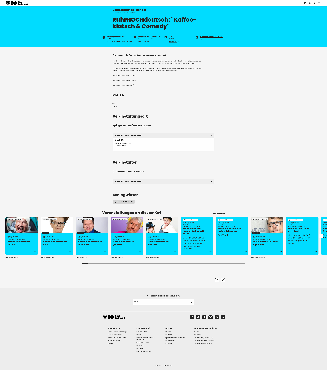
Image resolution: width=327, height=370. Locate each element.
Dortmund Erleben (114, 341)
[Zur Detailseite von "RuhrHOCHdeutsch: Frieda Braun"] (57, 236)
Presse (138, 335)
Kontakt (196, 332)
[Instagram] (198, 317)
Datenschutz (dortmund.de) (203, 338)
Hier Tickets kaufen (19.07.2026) (123, 75)
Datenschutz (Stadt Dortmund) (204, 341)
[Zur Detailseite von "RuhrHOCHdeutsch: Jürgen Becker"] (127, 236)
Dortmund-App (141, 332)
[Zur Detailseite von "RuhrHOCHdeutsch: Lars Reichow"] (21, 236)
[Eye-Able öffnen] (310, 3)
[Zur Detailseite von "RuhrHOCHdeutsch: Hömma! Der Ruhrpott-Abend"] (197, 236)
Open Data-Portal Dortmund (175, 338)
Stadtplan (168, 335)
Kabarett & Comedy (125, 202)
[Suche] (191, 302)
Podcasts (139, 348)
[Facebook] (192, 317)
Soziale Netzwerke (142, 342)
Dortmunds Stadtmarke (144, 351)
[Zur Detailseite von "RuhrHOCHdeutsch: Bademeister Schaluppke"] (232, 236)
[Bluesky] (210, 317)
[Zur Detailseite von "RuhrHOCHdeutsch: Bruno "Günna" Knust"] (92, 236)
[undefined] (321, 236)
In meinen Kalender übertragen (211, 37)
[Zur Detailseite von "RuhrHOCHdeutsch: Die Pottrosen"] (162, 236)
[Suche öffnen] (314, 3)
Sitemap (168, 332)
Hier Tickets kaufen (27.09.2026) (123, 85)
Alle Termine (218, 213)
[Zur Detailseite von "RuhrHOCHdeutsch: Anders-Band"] (302, 236)
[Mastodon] (204, 317)
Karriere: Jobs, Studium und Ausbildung (145, 338)
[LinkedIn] (223, 317)
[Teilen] (223, 280)
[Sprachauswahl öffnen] (305, 3)
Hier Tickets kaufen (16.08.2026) (123, 80)
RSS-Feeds (168, 344)
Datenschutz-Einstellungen (203, 344)
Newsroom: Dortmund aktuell (117, 338)
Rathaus (110, 344)
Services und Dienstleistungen (118, 332)
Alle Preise (173, 42)
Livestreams (140, 345)
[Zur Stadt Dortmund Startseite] (17, 3)
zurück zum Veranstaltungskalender (125, 13)
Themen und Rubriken (115, 335)
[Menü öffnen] (319, 3)
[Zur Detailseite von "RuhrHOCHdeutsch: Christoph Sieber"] (267, 236)
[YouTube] (217, 317)
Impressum (198, 335)
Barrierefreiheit (170, 341)
